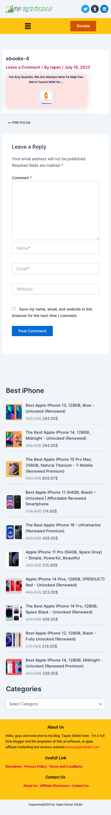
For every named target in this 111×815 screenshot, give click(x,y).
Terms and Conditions (65, 766)
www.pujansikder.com (82, 747)
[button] (27, 26)
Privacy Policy (35, 766)
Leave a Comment (23, 67)
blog (56, 736)
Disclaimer (13, 766)
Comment (22, 177)
